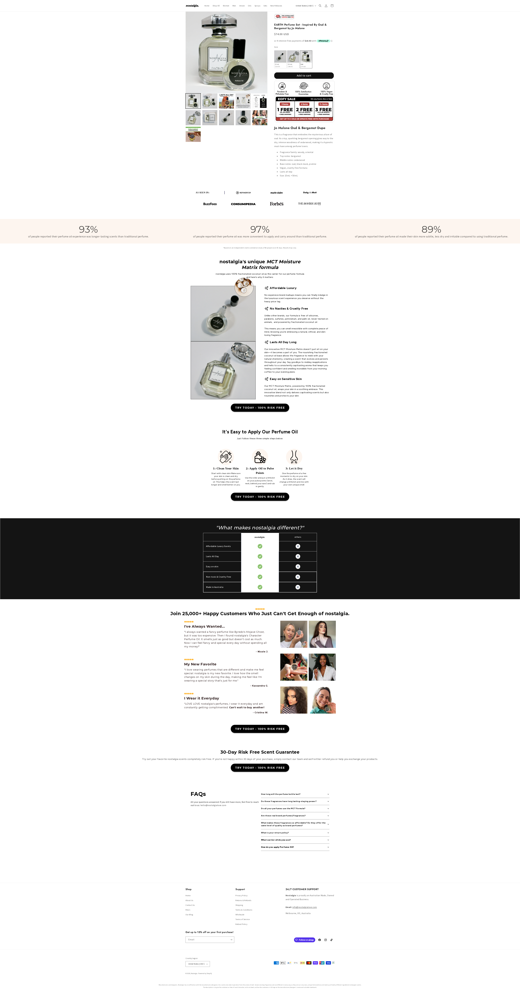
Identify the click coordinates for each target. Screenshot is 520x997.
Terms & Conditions (243, 910)
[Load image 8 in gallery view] (226, 117)
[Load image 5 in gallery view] (259, 101)
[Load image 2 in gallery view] (209, 101)
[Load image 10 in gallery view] (259, 117)
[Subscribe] (231, 939)
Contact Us (190, 905)
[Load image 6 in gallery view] (193, 117)
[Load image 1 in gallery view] (193, 101)
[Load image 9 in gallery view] (243, 117)
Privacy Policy (241, 895)
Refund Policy (241, 924)
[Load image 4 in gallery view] (243, 101)
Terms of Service (242, 919)
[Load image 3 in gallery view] (226, 101)
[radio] (280, 59)
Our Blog (189, 914)
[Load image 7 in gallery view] (209, 117)
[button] (320, 6)
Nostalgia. (194, 973)
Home (188, 895)
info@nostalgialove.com (304, 907)
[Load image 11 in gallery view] (193, 134)
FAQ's (188, 910)
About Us (189, 900)
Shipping (239, 905)
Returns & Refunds (243, 900)
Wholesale (239, 914)
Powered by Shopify (205, 973)
